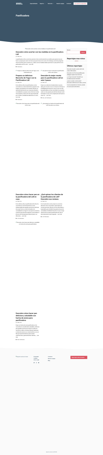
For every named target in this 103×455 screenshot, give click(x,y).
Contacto (69, 3)
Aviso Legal (36, 359)
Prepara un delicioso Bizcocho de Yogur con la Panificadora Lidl (26, 77)
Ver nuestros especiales (80, 3)
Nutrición (50, 3)
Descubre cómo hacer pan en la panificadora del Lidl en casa (27, 196)
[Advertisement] (51, 26)
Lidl (45, 97)
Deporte (42, 3)
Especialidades (33, 3)
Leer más (31, 64)
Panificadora (19, 66)
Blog (49, 360)
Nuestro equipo (60, 3)
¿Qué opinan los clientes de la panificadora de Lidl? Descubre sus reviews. (52, 196)
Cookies (35, 358)
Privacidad (36, 356)
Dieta (43, 97)
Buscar (68, 50)
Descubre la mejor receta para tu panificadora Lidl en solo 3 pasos (52, 77)
